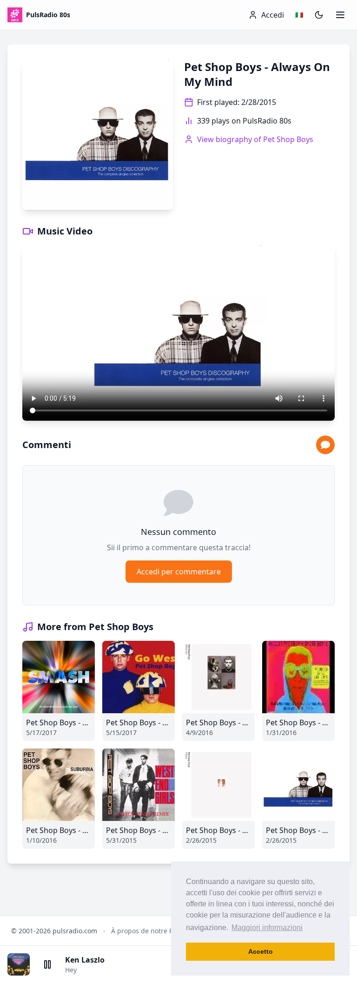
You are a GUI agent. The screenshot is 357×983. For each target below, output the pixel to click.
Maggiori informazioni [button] (267, 927)
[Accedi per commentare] (325, 445)
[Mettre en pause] (47, 964)
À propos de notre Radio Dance (159, 930)
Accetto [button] (260, 951)
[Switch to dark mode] (319, 15)
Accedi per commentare (179, 571)
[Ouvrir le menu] (340, 15)
